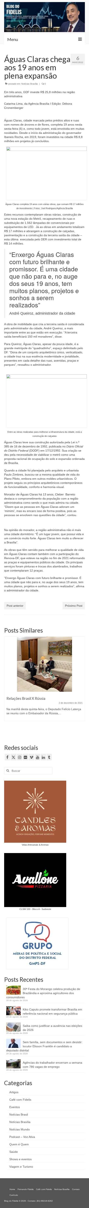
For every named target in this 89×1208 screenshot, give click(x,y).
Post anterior (15, 605)
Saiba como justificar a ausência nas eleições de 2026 (52, 1028)
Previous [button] (7, 685)
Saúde (13, 1151)
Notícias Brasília (29, 84)
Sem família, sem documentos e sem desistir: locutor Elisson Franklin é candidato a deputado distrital (44, 1046)
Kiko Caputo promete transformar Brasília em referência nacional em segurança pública (52, 1011)
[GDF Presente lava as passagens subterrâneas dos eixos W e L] (44, 664)
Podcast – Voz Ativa (22, 1136)
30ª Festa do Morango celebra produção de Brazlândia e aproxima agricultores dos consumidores (43, 993)
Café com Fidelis (20, 1099)
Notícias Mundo (19, 1129)
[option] (44, 683)
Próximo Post (73, 605)
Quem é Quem (19, 1144)
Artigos (13, 1092)
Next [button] (81, 685)
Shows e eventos (20, 1159)
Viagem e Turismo (21, 1166)
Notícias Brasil (18, 1114)
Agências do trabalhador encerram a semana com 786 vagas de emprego (52, 1064)
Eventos (14, 1107)
